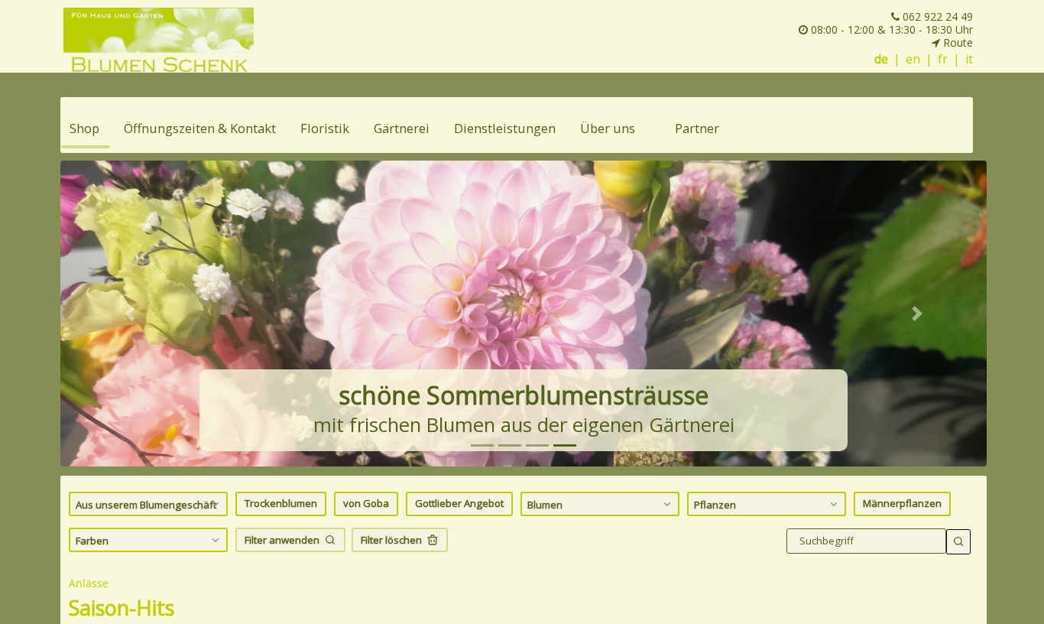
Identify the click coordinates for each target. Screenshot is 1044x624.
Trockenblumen (281, 503)
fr (943, 59)
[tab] (482, 445)
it (969, 59)
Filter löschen (391, 540)
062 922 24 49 (936, 16)
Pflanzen (715, 505)
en (913, 59)
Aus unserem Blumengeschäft (146, 505)
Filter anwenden (282, 540)
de (881, 59)
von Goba (366, 503)
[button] (129, 313)
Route (956, 42)
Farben (92, 541)
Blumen (545, 505)
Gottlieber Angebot (459, 503)
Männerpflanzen (902, 503)
